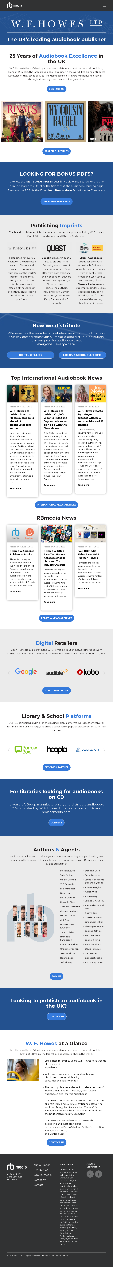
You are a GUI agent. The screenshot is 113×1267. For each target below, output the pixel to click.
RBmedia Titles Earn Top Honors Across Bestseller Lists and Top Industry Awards (55, 558)
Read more (15, 488)
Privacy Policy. (47, 1256)
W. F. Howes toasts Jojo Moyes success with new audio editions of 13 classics (90, 418)
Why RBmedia (42, 1175)
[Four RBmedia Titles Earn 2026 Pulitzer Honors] (90, 533)
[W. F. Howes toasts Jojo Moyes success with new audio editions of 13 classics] (90, 393)
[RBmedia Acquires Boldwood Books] (22, 533)
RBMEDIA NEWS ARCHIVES (56, 618)
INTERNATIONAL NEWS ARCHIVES (56, 504)
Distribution (41, 1170)
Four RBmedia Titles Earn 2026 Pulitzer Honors (88, 554)
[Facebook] (98, 1174)
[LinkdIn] (90, 1174)
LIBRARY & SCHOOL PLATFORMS (82, 355)
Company (39, 1180)
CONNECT (56, 822)
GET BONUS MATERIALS (57, 201)
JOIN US (56, 976)
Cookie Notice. (61, 1256)
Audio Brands (41, 1165)
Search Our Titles (57, 151)
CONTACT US (56, 89)
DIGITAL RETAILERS (30, 355)
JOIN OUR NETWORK (56, 690)
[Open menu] (104, 5)
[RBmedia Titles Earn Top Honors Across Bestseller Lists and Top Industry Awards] (56, 533)
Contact (38, 1184)
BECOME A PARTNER (56, 767)
